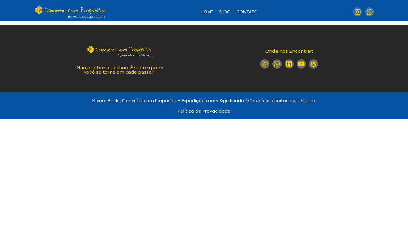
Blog (225, 12)
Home (207, 12)
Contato (247, 12)
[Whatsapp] (369, 12)
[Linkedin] (289, 64)
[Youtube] (301, 64)
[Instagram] (357, 12)
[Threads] (313, 64)
